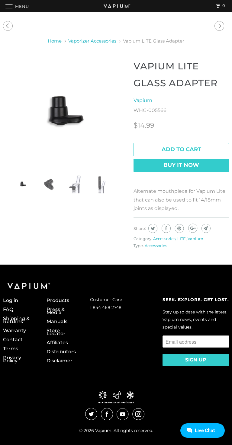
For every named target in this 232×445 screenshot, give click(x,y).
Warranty (14, 330)
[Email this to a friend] (205, 228)
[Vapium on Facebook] (108, 414)
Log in (10, 300)
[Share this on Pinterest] (178, 228)
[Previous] (8, 26)
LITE (181, 238)
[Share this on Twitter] (152, 228)
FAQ (8, 309)
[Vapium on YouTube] (124, 414)
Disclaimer (59, 360)
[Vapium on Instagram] (139, 414)
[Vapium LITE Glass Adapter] (65, 114)
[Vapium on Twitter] (92, 414)
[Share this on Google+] (192, 228)
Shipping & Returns (16, 320)
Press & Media (56, 311)
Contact (13, 339)
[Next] (220, 26)
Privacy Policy (12, 359)
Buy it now (181, 165)
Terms (10, 348)
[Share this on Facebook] (165, 228)
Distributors (61, 351)
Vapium (143, 100)
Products (58, 300)
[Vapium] (116, 6)
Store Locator (56, 332)
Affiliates (57, 342)
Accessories (164, 238)
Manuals (57, 321)
